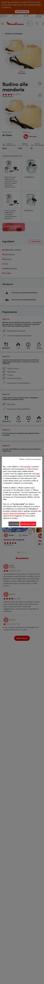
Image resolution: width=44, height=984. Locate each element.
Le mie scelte (14, 524)
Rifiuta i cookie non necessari (30, 459)
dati (38, 474)
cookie (14, 518)
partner (27, 466)
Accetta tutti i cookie (28, 524)
